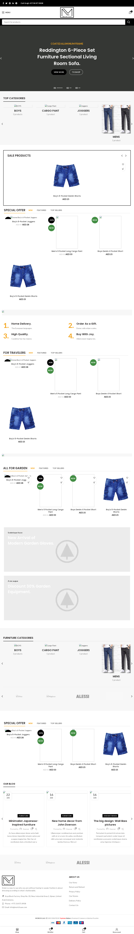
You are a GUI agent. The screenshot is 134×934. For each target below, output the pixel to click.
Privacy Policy (74, 891)
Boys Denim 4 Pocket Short (110, 251)
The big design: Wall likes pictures (110, 822)
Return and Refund (77, 887)
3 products (17, 114)
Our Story (73, 882)
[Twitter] (6, 3)
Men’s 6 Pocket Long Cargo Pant (67, 251)
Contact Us (73, 905)
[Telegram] (16, 3)
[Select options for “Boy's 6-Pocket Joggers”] (28, 482)
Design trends (110, 816)
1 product (50, 114)
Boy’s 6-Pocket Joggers (23, 221)
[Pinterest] (10, 3)
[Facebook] (3, 3)
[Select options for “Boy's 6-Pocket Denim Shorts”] (123, 169)
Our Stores (73, 896)
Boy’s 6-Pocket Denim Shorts (67, 196)
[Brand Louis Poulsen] (83, 696)
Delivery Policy (75, 901)
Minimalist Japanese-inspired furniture (23, 822)
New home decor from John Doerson (67, 822)
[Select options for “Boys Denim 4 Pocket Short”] (94, 482)
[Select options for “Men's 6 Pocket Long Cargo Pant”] (61, 482)
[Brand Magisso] (51, 696)
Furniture (23, 816)
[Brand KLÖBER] (115, 696)
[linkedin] (13, 3)
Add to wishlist (123, 164)
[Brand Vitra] (19, 696)
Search (128, 22)
